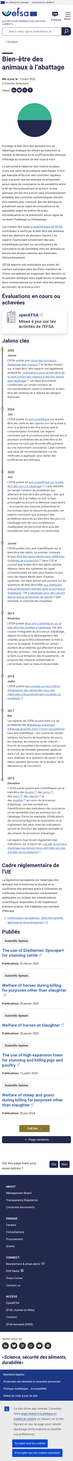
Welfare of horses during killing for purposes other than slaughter (34, 988)
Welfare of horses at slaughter (31, 1025)
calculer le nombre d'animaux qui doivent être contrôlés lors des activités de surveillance (37, 848)
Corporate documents (20, 1207)
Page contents (39, 1139)
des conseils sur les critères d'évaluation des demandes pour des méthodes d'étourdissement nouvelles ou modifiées (34, 692)
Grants (10, 1246)
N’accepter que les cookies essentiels (37, 1452)
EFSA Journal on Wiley (20, 1310)
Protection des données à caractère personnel (31, 1381)
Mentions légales (13, 1374)
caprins (33, 796)
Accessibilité (39, 1388)
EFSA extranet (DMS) (19, 1324)
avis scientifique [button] (23, 733)
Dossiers (12, 41)
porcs (46, 792)
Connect (11, 1317)
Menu (67, 19)
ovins (16, 796)
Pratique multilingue (15, 1388)
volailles (18, 800)
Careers (11, 1225)
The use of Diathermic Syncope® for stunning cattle (33, 953)
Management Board (18, 1193)
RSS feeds (12, 1271)
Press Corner (14, 1278)
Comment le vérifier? (43, 2)
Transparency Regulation (22, 1200)
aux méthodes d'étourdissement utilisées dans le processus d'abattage (36, 589)
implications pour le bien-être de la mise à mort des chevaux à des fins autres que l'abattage (36, 377)
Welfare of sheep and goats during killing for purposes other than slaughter (32, 1100)
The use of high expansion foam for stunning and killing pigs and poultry (32, 1060)
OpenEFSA (12, 1303)
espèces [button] (43, 828)
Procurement (14, 1239)
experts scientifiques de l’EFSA (42, 226)
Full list (33, 1128)
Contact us (13, 1285)
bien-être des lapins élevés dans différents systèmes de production (36, 558)
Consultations (15, 1232)
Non (64, 1164)
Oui (54, 1164)
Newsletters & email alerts (23, 1264)
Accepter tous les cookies (30, 1443)
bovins (29, 792)
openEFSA (29, 315)
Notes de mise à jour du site (20, 1395)
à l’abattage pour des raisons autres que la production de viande (36, 595)
